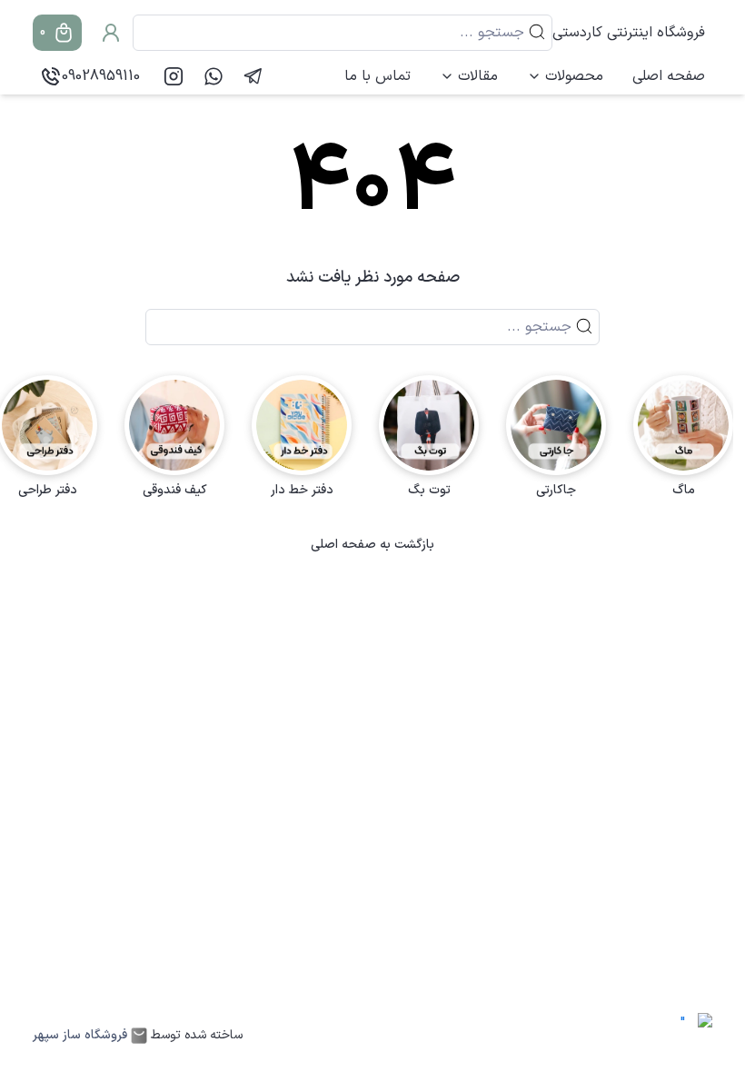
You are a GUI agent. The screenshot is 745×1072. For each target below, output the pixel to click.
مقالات (478, 76)
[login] (111, 33)
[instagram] (173, 76)
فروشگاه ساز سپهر (80, 1036)
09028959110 (101, 76)
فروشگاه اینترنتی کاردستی (628, 33)
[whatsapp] (213, 76)
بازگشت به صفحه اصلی (372, 545)
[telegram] (253, 76)
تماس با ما (377, 76)
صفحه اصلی (668, 76)
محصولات (574, 76)
